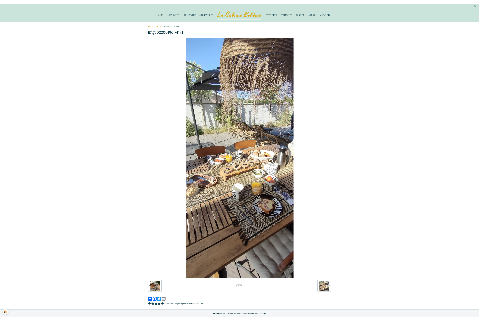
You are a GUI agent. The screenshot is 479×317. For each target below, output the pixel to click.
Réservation (286, 15)
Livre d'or (312, 15)
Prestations (271, 15)
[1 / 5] (149, 303)
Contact (300, 15)
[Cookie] (5, 312)
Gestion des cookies (235, 313)
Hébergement (189, 15)
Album (158, 27)
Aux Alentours (206, 15)
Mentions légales (219, 313)
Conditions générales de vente (255, 313)
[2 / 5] (152, 303)
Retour (239, 286)
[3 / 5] (156, 303)
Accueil (160, 15)
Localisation (173, 15)
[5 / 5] (162, 303)
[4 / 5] (159, 303)
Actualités (325, 15)
